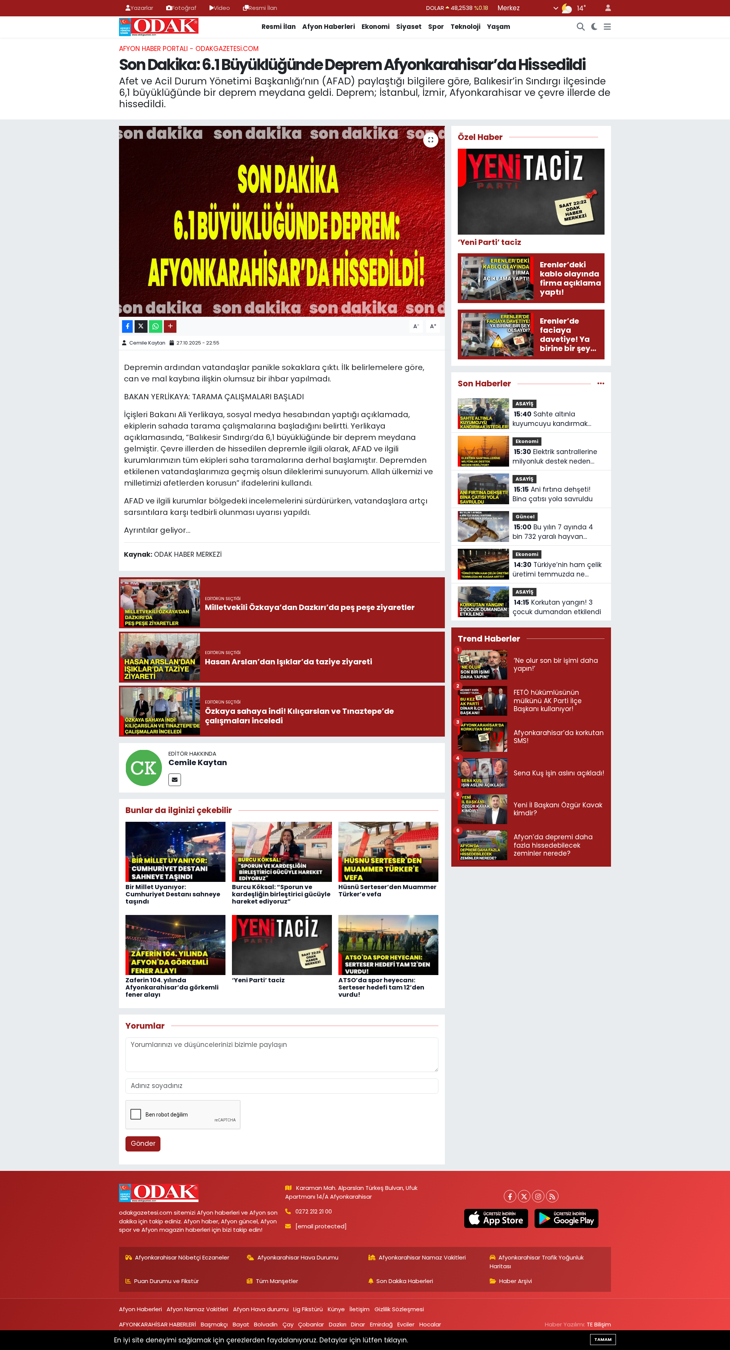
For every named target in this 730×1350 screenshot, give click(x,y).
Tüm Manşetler (277, 1281)
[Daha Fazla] (170, 326)
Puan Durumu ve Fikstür (166, 1281)
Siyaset (409, 26)
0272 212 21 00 (313, 1211)
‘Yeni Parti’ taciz (258, 980)
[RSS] (552, 1196)
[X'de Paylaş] (141, 326)
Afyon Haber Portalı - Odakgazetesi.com (189, 48)
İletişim (359, 1309)
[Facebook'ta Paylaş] (127, 326)
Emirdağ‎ (381, 1324)
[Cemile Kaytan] (143, 767)
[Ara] (581, 27)
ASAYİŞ (524, 403)
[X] (524, 1196)
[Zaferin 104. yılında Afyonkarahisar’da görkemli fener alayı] (175, 944)
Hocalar (430, 1324)
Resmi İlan (263, 8)
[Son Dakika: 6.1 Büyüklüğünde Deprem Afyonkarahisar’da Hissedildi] (282, 221)
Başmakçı (214, 1324)
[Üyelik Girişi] (605, 8)
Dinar (358, 1324)
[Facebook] (510, 1196)
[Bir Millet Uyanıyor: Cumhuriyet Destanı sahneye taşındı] (175, 851)
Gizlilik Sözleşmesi (399, 1309)
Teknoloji (466, 26)
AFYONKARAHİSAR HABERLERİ (157, 1324)
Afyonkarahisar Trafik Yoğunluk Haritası (537, 1261)
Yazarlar (141, 8)
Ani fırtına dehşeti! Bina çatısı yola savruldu (553, 494)
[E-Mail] (174, 779)
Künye (336, 1309)
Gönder (143, 1143)
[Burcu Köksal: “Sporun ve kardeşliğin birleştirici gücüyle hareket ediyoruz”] (282, 851)
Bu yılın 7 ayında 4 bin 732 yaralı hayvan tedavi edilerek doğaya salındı (553, 532)
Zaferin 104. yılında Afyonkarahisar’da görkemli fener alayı (172, 987)
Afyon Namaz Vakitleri (197, 1309)
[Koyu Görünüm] (594, 27)
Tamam (603, 1339)
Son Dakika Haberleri (404, 1281)
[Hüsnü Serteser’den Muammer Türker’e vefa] (388, 851)
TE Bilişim (599, 1324)
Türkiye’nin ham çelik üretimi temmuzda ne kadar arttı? (557, 570)
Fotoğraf (184, 8)
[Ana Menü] (607, 27)
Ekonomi (376, 26)
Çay (288, 1324)
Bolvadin (266, 1324)
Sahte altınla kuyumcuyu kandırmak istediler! (550, 419)
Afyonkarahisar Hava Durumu (297, 1257)
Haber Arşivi (515, 1281)
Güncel (525, 516)
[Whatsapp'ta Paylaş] (155, 326)
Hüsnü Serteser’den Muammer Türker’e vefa (387, 891)
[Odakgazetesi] (158, 26)
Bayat (241, 1324)
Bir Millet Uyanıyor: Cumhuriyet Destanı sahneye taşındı (172, 894)
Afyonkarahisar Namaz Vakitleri (422, 1257)
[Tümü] (601, 383)
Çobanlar (311, 1324)
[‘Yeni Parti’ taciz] (282, 944)
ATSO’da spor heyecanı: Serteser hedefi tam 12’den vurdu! (381, 987)
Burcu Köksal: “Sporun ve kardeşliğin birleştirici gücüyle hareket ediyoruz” (281, 894)
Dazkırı (337, 1324)
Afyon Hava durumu (261, 1309)
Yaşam (498, 26)
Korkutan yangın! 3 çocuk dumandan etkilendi (557, 607)
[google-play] (566, 1218)
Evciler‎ (405, 1324)
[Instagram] (538, 1196)
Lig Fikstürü (308, 1309)
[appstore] (496, 1218)
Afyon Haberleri (328, 26)
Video (222, 8)
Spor (436, 26)
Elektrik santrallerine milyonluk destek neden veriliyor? (555, 457)
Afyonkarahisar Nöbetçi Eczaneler (182, 1257)
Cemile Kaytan (147, 342)
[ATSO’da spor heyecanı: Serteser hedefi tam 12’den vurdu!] (388, 944)
